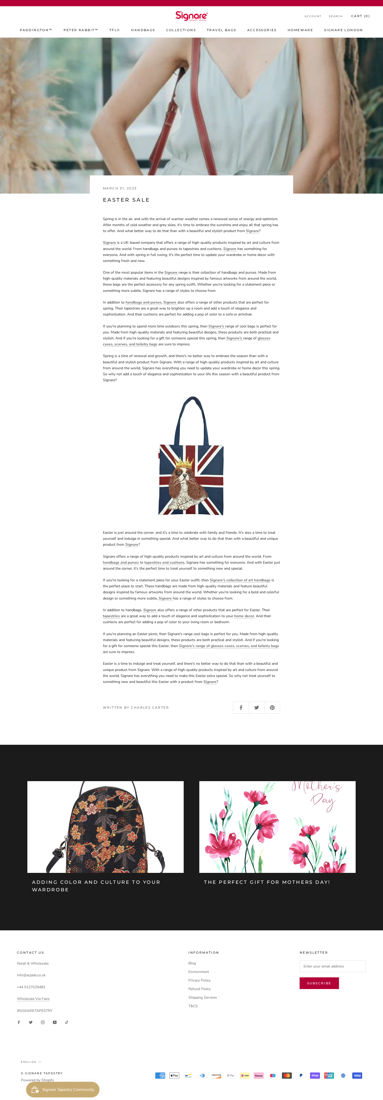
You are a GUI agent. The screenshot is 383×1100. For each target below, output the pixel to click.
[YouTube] (55, 1022)
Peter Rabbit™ (81, 30)
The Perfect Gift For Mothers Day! (267, 882)
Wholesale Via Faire (33, 998)
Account (313, 16)
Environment (198, 971)
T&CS (193, 1006)
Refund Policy (199, 988)
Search (336, 16)
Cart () (360, 16)
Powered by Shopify (37, 1080)
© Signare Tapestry (42, 1073)
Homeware (300, 30)
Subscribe (319, 983)
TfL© (114, 30)
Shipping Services (202, 997)
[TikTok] (67, 1022)
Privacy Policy (199, 980)
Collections (181, 30)
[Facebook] (19, 1022)
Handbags (143, 30)
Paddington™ (36, 30)
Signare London (343, 30)
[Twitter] (31, 1022)
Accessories (262, 30)
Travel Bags (221, 30)
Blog (192, 963)
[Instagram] (43, 1022)
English (28, 1062)
